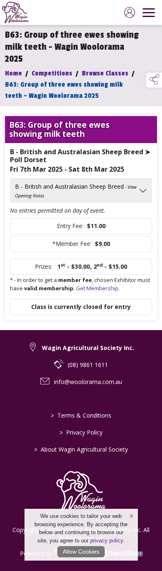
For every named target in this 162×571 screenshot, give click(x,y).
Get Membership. (98, 288)
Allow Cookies (81, 551)
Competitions (52, 73)
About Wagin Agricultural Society (81, 449)
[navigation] (148, 12)
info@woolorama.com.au (88, 382)
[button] (154, 80)
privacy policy (106, 540)
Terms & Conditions (81, 415)
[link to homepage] (15, 12)
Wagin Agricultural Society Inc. (88, 348)
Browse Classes (105, 73)
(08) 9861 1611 (88, 365)
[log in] (129, 12)
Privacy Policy (81, 432)
